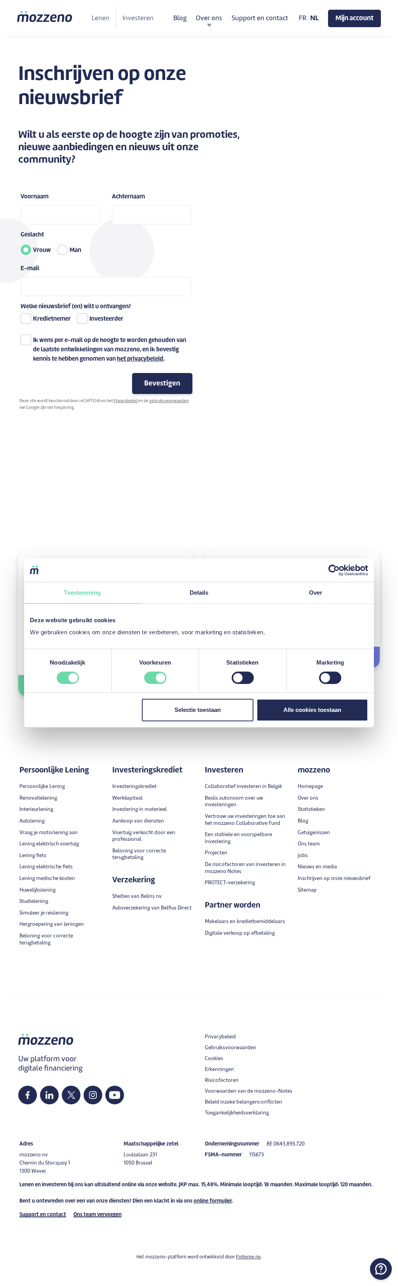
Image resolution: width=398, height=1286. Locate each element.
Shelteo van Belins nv (137, 896)
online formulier (213, 1201)
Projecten (216, 853)
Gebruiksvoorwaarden (230, 1047)
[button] (381, 1269)
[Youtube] (114, 1095)
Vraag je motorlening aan (48, 832)
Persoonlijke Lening (42, 786)
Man (75, 250)
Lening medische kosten (47, 878)
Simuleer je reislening (43, 913)
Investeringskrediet (134, 786)
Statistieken (311, 809)
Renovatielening (38, 798)
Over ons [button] (209, 18)
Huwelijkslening (37, 890)
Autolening (32, 821)
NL (314, 18)
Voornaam (35, 197)
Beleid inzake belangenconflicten (243, 1102)
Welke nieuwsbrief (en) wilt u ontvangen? (76, 307)
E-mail (30, 269)
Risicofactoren (222, 1080)
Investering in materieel (139, 809)
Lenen (101, 18)
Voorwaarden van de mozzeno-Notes (248, 1091)
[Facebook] (28, 1095)
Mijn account (354, 18)
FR (303, 18)
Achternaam (128, 197)
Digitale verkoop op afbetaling (240, 933)
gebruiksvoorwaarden (169, 401)
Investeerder (106, 319)
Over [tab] (315, 592)
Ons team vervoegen (97, 1214)
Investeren (138, 18)
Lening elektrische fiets (46, 866)
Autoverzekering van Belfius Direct (152, 908)
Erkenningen (219, 1069)
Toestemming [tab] (82, 592)
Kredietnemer (52, 319)
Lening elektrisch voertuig (49, 844)
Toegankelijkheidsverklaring (237, 1113)
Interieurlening (36, 809)
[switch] (155, 678)
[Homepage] (45, 16)
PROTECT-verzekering (230, 882)
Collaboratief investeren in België (243, 786)
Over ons (308, 798)
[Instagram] (93, 1095)
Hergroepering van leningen (51, 924)
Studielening (33, 901)
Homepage (310, 786)
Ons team (309, 844)
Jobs (303, 855)
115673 (256, 1155)
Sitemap (307, 890)
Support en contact (260, 18)
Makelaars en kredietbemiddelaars (245, 921)
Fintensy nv (248, 1257)
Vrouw (42, 250)
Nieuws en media (317, 866)
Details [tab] (199, 592)
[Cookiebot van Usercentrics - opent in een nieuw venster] (334, 570)
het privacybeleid (140, 359)
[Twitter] (71, 1095)
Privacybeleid (126, 401)
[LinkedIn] (49, 1095)
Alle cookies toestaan (312, 709)
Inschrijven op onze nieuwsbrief (334, 878)
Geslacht (32, 235)
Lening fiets (32, 855)
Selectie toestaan (198, 709)
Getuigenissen (314, 832)
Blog (180, 18)
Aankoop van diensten (138, 821)
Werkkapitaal (127, 798)
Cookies (214, 1058)
